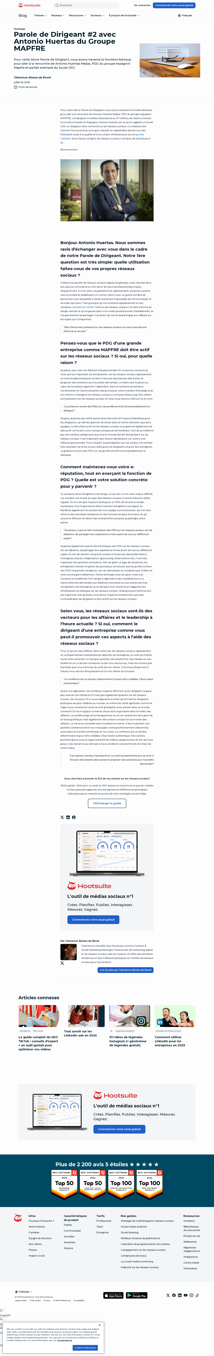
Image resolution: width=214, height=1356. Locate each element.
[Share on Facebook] (74, 817)
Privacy (47, 1300)
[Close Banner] (99, 1325)
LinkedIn (77, 307)
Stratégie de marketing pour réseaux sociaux (147, 1221)
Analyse (68, 1248)
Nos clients (35, 1244)
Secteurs (96, 15)
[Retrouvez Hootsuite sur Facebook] (174, 1295)
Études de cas (191, 1236)
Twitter (90, 307)
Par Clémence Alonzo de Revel (79, 941)
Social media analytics (134, 1226)
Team (99, 1226)
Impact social (37, 1255)
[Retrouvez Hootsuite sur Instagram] (191, 1295)
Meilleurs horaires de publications (140, 1238)
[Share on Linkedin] (68, 817)
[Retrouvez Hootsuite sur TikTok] (197, 1295)
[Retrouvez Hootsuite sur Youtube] (185, 1295)
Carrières (34, 1232)
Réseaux (56, 15)
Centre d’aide (191, 1262)
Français (187, 15)
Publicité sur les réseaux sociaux (140, 1267)
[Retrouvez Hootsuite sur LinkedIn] (180, 1295)
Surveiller (69, 1236)
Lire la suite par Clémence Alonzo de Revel (125, 970)
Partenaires (190, 1268)
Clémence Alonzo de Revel (32, 77)
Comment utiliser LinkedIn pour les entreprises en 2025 (170, 1041)
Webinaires (190, 1241)
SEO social (38, 1031)
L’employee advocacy (133, 1255)
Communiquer (72, 1230)
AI (111, 1031)
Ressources (76, 15)
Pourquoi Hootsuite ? (41, 1221)
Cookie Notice (64, 1340)
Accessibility (79, 1300)
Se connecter (142, 5)
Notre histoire (37, 1226)
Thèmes (39, 15)
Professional (103, 1221)
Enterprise (102, 1232)
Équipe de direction (40, 1238)
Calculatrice (25, 1031)
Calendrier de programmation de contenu (145, 1244)
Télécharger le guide (107, 803)
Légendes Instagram (125, 1031)
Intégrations (190, 1257)
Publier (68, 1225)
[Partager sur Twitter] (62, 817)
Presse (33, 1250)
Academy (189, 1221)
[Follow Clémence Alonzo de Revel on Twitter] (62, 963)
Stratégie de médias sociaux (168, 1031)
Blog (22, 15)
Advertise (69, 1242)
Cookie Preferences (62, 1300)
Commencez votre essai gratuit (174, 5)
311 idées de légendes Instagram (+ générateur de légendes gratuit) (127, 1041)
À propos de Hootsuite (122, 15)
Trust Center (35, 1300)
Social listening (129, 1232)
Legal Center (21, 1300)
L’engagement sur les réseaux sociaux (143, 1250)
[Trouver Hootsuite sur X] (168, 1295)
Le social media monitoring (137, 1261)
